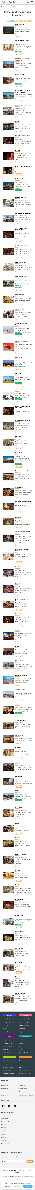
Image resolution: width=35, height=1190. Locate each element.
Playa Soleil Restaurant (22, 420)
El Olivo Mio (19, 807)
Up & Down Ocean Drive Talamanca (22, 59)
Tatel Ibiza (18, 613)
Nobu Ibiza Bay (11, 6)
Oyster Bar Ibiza (20, 993)
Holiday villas (5, 1121)
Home (3, 6)
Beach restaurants (24, 1052)
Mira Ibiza (18, 704)
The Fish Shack (20, 689)
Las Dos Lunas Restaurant (23, 501)
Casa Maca (18, 357)
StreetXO (18, 583)
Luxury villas (6, 1049)
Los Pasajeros (19, 762)
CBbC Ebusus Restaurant (22, 276)
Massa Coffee (19, 74)
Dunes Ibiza (18, 452)
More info (19, 36)
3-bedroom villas (7, 1043)
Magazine (5, 1028)
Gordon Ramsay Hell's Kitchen (22, 550)
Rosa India (18, 962)
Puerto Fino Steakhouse (22, 166)
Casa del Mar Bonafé (21, 471)
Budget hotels (23, 1032)
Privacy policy (22, 1085)
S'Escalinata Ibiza (20, 262)
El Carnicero (19, 899)
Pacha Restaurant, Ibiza (22, 135)
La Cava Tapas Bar (21, 197)
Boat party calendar (8, 1022)
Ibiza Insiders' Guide (8, 1032)
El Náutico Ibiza (20, 179)
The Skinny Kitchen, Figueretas (21, 324)
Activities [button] (9, 1057)
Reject (17, 1186)
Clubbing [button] (9, 1015)
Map (28, 20)
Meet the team (5, 1085)
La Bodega (18, 776)
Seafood (21, 1043)
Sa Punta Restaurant (21, 675)
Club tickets (6, 1025)
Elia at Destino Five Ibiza (22, 105)
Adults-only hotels (24, 1025)
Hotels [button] (26, 1015)
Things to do (4, 1140)
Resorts (21, 1060)
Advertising (4, 1092)
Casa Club (18, 373)
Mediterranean (23, 1040)
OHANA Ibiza (19, 390)
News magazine (5, 1143)
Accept (28, 1186)
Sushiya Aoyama (20, 885)
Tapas (20, 1049)
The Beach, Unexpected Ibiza (22, 532)
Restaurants (4, 1137)
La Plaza (18, 837)
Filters (22, 20)
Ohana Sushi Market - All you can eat (22, 407)
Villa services (6, 1052)
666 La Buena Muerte (21, 341)
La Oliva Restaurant (21, 854)
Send (30, 1161)
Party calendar (7, 1019)
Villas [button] (9, 1036)
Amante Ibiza (19, 487)
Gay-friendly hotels (24, 1019)
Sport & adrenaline (8, 1067)
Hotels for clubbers (24, 1022)
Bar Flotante (19, 660)
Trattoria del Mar (20, 720)
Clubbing (3, 1134)
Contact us (22, 1092)
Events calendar (23, 1070)
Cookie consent (23, 1088)
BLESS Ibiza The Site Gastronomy (21, 600)
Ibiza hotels (4, 1118)
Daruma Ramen (20, 931)
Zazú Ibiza (18, 436)
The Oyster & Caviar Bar (22, 567)
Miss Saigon (19, 948)
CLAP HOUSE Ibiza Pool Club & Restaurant (22, 91)
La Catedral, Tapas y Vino (23, 213)
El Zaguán (18, 870)
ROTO (17, 121)
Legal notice (4, 1095)
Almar (17, 646)
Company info (5, 1088)
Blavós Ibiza (19, 915)
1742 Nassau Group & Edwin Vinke (21, 228)
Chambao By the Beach (22, 40)
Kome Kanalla (19, 309)
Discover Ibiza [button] (25, 1057)
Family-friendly (7, 1060)
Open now (12, 20)
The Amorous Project (21, 245)
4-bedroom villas (7, 1046)
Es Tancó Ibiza (19, 294)
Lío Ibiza (18, 150)
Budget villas (6, 1040)
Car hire (21, 1067)
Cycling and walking (8, 1073)
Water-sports (6, 1064)
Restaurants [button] (26, 1036)
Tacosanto (18, 977)
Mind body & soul (7, 1070)
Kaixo (17, 823)
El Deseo (18, 747)
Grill (20, 1046)
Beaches (21, 1064)
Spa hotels (22, 1028)
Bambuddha (19, 630)
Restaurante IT (19, 735)
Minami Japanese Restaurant (20, 516)
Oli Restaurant (19, 791)
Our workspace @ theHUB (26, 1095)
